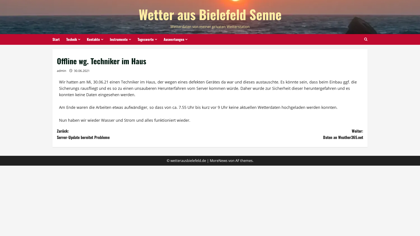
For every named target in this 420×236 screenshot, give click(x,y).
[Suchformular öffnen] (366, 39)
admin (61, 71)
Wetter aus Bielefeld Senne (210, 14)
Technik (71, 39)
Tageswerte (146, 39)
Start (56, 39)
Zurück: (83, 134)
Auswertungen (174, 39)
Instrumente (119, 39)
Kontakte (93, 39)
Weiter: (343, 134)
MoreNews (219, 160)
